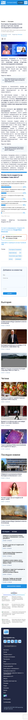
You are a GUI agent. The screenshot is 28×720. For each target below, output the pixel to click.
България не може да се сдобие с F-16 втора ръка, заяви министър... (13, 346)
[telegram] (19, 641)
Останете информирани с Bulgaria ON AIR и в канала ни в (12, 229)
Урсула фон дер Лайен (15, 256)
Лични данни (6, 699)
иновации (18, 259)
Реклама (5, 683)
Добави (9, 293)
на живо (20, 2)
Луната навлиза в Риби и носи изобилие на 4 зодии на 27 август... (13, 445)
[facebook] (5, 641)
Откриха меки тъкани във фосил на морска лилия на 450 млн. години (19, 613)
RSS (4, 692)
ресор (10, 259)
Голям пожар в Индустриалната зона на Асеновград (12, 553)
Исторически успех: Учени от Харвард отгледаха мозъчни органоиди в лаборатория (18, 605)
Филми (5, 690)
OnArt (5, 696)
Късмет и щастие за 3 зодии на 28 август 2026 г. (13, 545)
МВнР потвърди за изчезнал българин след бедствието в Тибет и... (13, 369)
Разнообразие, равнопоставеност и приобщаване (13, 673)
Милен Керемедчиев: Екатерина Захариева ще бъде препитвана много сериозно (14, 149)
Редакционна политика (9, 663)
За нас (5, 652)
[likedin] (8, 641)
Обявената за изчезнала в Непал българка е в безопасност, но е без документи (13, 537)
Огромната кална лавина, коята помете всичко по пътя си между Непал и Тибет (13, 562)
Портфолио (6, 659)
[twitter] (12, 641)
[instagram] (16, 641)
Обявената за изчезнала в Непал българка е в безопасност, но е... (11, 474)
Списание (6, 687)
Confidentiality (7, 702)
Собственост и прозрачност (11, 668)
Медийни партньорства (10, 680)
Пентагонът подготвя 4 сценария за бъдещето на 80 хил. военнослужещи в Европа (14, 571)
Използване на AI (8, 676)
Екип (4, 661)
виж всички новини (14, 586)
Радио (5, 685)
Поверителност (7, 654)
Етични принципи (8, 666)
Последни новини (12, 2)
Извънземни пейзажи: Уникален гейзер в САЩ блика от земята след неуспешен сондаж (19, 621)
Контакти (6, 649)
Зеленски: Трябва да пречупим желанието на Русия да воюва (12, 579)
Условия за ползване (9, 656)
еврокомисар (12, 252)
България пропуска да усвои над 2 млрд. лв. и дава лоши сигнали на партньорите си (15, 80)
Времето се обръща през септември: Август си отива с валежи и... (13, 422)
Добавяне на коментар (12, 270)
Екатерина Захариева (15, 249)
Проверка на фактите (9, 670)
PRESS (5, 678)
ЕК (20, 252)
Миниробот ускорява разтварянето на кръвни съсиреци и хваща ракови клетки (17, 598)
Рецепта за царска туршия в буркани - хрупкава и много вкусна (13, 398)
